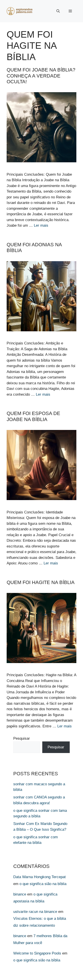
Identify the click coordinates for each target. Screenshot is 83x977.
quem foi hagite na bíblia (41, 582)
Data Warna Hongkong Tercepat (39, 877)
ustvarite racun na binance (35, 912)
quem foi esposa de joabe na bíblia (33, 416)
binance (19, 894)
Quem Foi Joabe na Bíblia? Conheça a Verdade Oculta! (41, 75)
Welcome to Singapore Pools (37, 953)
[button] (58, 11)
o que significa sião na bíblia (42, 884)
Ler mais (41, 225)
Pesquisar (21, 738)
